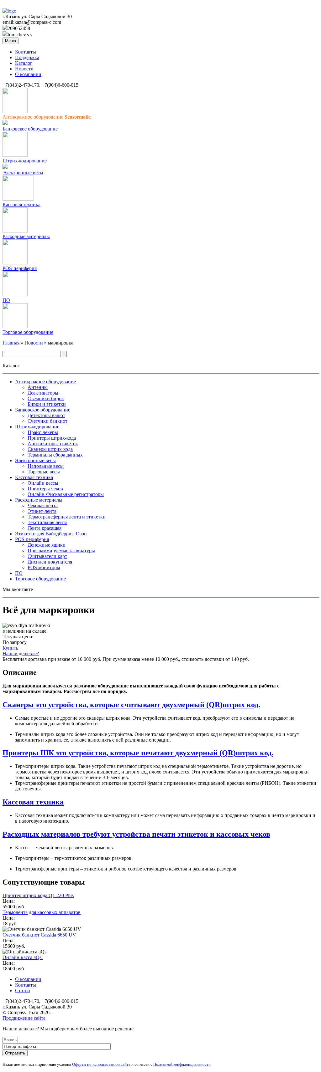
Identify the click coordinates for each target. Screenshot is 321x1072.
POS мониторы (44, 567)
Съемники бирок (46, 398)
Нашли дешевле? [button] (21, 653)
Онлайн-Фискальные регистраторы (66, 494)
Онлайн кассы (43, 483)
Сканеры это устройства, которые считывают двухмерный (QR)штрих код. (131, 705)
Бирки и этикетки (47, 404)
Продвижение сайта (24, 1018)
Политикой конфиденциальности (182, 1064)
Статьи (22, 990)
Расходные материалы (26, 236)
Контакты (25, 51)
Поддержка (27, 57)
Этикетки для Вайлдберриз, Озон (51, 533)
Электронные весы (23, 172)
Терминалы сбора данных (55, 454)
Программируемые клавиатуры (61, 550)
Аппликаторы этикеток (53, 443)
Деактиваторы (43, 393)
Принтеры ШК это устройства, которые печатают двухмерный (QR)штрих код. (138, 753)
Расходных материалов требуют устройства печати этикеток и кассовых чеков (136, 834)
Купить (10, 648)
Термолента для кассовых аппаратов (42, 912)
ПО (6, 300)
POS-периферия (20, 268)
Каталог (23, 63)
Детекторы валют (46, 415)
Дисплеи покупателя (50, 561)
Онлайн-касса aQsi (23, 957)
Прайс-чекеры (43, 432)
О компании (28, 74)
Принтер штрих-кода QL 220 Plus (38, 895)
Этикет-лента (42, 511)
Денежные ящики (47, 545)
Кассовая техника (21, 204)
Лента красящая (44, 528)
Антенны (38, 387)
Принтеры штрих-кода (52, 438)
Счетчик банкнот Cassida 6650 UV (39, 934)
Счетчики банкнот (47, 421)
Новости (24, 68)
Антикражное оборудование (45, 381)
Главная (11, 342)
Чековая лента (43, 505)
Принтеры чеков (45, 488)
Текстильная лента (47, 522)
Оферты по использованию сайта (101, 1064)
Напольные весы (46, 466)
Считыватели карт (47, 556)
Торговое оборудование (28, 332)
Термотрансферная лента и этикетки (67, 516)
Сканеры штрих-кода (50, 449)
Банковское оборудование (30, 128)
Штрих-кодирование (25, 160)
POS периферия (32, 539)
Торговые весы (44, 471)
